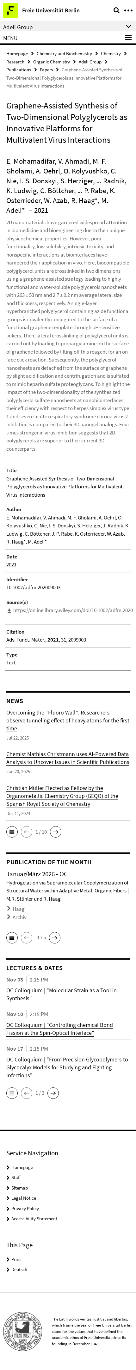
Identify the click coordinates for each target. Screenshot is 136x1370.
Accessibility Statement (34, 1219)
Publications (18, 70)
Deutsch (19, 1269)
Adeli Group (90, 62)
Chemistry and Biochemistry (64, 53)
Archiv (20, 917)
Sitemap (19, 1188)
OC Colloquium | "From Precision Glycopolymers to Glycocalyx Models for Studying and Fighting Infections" (67, 1067)
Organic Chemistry (51, 62)
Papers (46, 70)
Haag (19, 908)
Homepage (17, 53)
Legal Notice (23, 1198)
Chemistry (111, 53)
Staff (16, 1177)
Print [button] (16, 1259)
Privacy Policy (25, 1208)
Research (15, 62)
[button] (12, 831)
